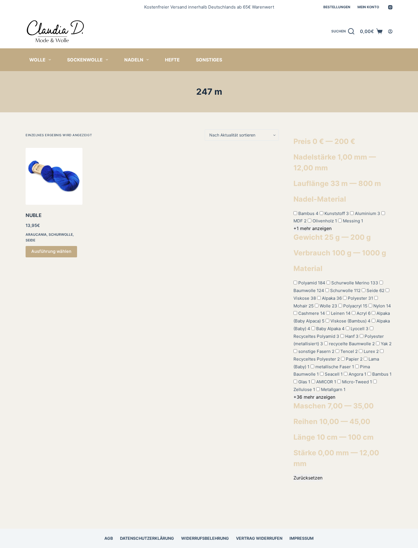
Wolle (37, 60)
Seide (30, 240)
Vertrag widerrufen (259, 538)
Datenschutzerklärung (147, 538)
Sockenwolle (85, 60)
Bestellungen (336, 7)
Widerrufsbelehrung (205, 538)
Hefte (172, 60)
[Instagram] (390, 7)
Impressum (301, 538)
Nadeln (133, 60)
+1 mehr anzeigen (312, 228)
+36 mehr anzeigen (314, 397)
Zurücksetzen (307, 478)
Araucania (36, 234)
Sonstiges (209, 60)
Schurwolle (61, 234)
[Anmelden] (390, 31)
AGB (108, 538)
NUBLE (34, 215)
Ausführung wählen (51, 251)
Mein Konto (368, 7)
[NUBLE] (54, 176)
